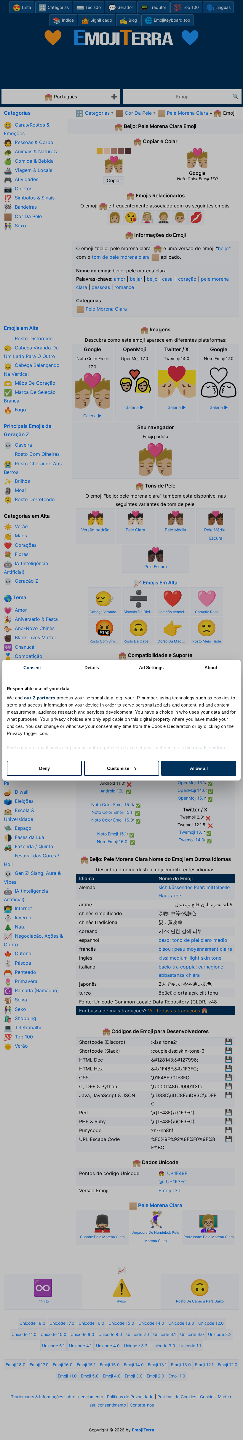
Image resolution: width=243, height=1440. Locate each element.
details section (209, 747)
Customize (118, 768)
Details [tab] (91, 667)
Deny (44, 768)
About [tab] (211, 667)
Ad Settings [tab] (151, 667)
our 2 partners (39, 697)
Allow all (199, 768)
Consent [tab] (32, 667)
